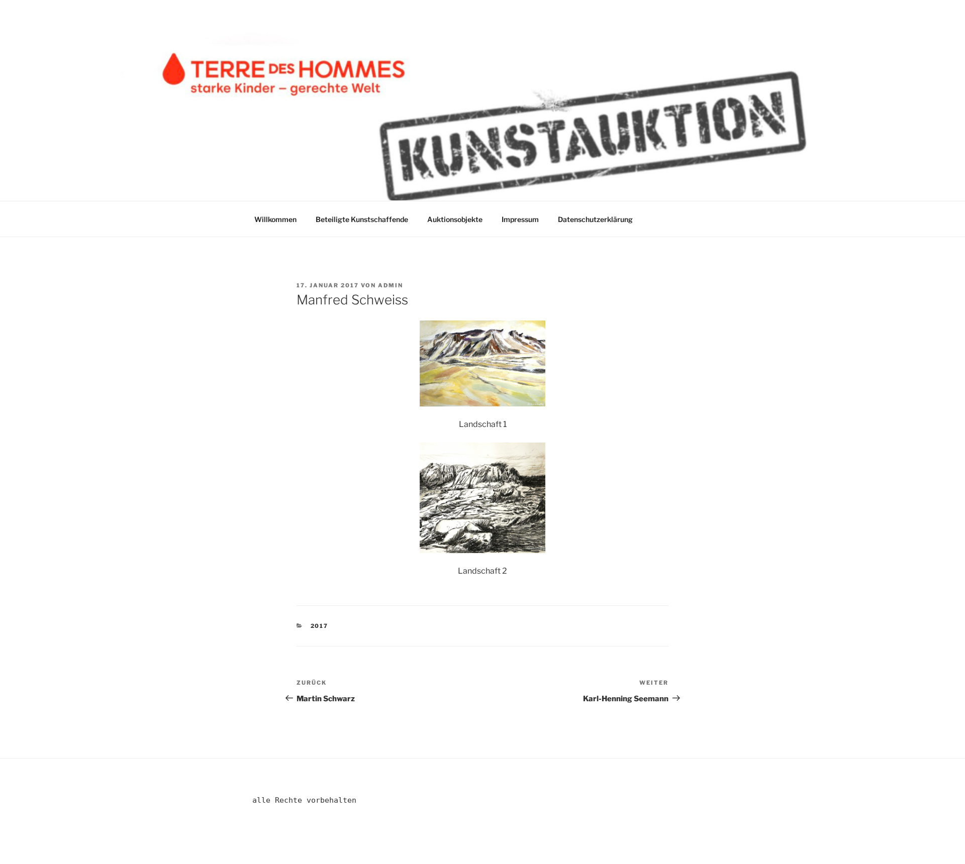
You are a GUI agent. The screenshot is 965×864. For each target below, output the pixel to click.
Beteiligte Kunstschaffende (362, 219)
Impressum (520, 219)
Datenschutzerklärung (595, 219)
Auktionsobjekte (454, 219)
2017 (320, 625)
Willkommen (275, 219)
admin (390, 285)
